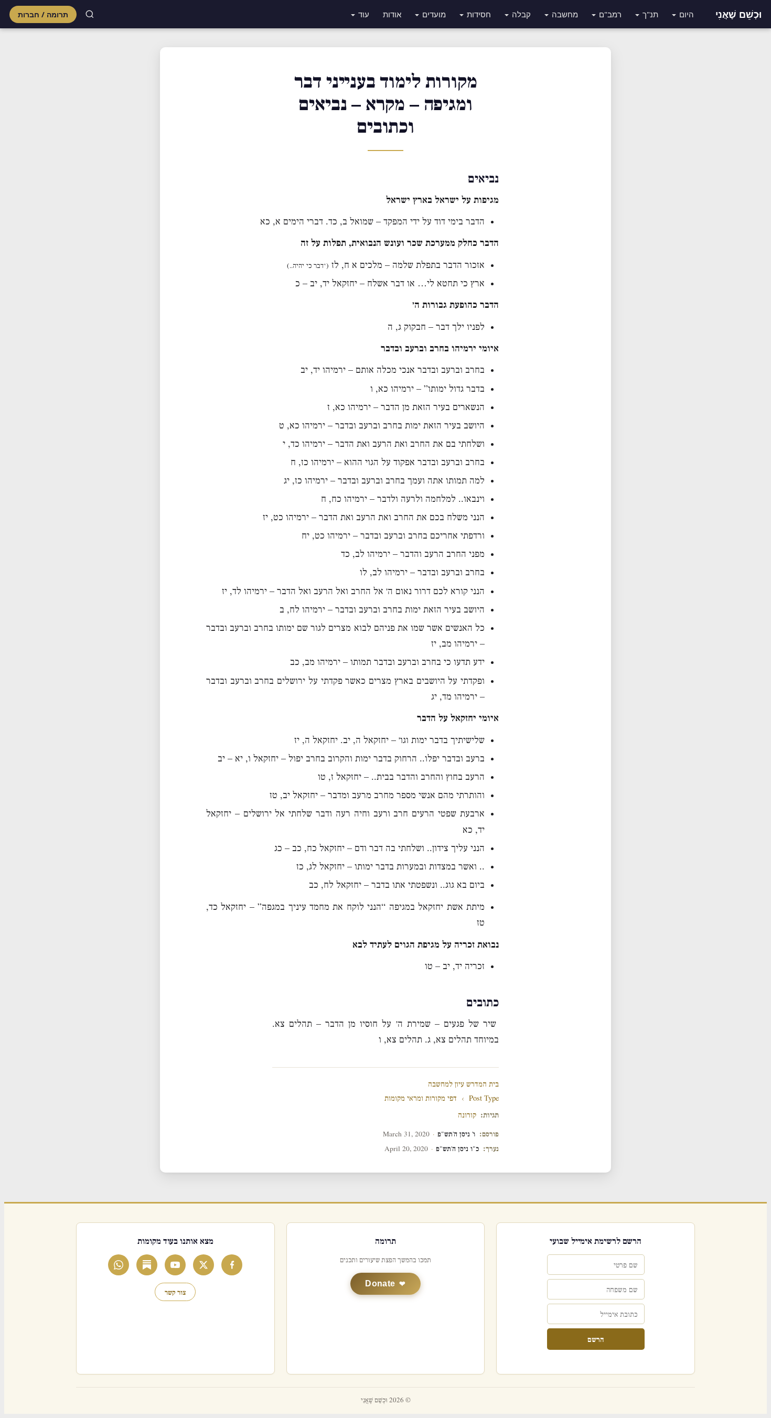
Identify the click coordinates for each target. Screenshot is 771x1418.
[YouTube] (175, 1264)
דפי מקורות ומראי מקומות (420, 1098)
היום (686, 14)
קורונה (467, 1115)
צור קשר (175, 1292)
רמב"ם (610, 14)
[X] (203, 1264)
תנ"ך (650, 14)
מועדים (434, 14)
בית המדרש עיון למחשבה (463, 1084)
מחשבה (565, 14)
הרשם (595, 1339)
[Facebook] (231, 1264)
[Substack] (146, 1264)
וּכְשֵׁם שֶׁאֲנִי (738, 14)
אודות (392, 14)
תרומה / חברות (43, 14)
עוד (363, 14)
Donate (380, 1283)
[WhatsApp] (118, 1264)
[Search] (90, 14)
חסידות (479, 14)
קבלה (521, 14)
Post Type (484, 1098)
